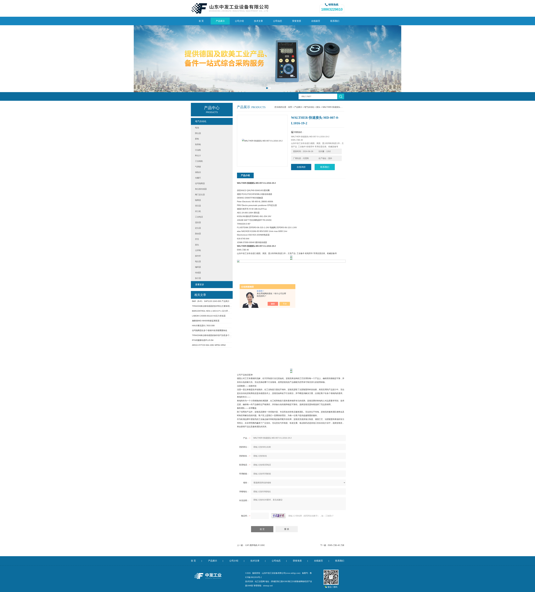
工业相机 (199, 161)
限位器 (198, 133)
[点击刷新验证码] (278, 515)
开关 (197, 239)
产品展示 (220, 21)
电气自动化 (309, 107)
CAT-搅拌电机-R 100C (255, 545)
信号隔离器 (200, 183)
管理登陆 (257, 586)
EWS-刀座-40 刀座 (336, 545)
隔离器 (198, 200)
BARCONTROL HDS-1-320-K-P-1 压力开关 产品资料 (212, 311)
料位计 (198, 155)
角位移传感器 (201, 189)
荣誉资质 (296, 21)
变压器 (198, 206)
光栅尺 (198, 178)
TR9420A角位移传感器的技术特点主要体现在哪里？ (212, 306)
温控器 (198, 222)
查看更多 (199, 284)
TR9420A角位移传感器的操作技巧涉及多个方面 (212, 335)
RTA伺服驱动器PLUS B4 (202, 340)
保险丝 (198, 172)
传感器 (198, 272)
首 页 (201, 21)
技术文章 (258, 21)
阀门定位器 (200, 194)
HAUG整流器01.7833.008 (203, 325)
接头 (318, 107)
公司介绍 (239, 21)
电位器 (198, 261)
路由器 (198, 233)
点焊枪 (198, 250)
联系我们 (334, 21)
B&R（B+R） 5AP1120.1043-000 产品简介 (210, 301)
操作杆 (198, 256)
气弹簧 (198, 167)
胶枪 (197, 139)
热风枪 (198, 144)
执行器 (198, 278)
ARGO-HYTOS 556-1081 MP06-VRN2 (209, 345)
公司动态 (277, 21)
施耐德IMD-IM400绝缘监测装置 (205, 321)
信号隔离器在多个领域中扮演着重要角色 (209, 330)
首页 (290, 107)
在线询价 (301, 167)
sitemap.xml (268, 586)
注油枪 (198, 150)
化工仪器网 (260, 581)
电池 (197, 128)
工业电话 (199, 217)
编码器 (198, 267)
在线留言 (315, 21)
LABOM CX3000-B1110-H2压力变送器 (209, 316)
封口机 (198, 211)
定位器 (198, 228)
